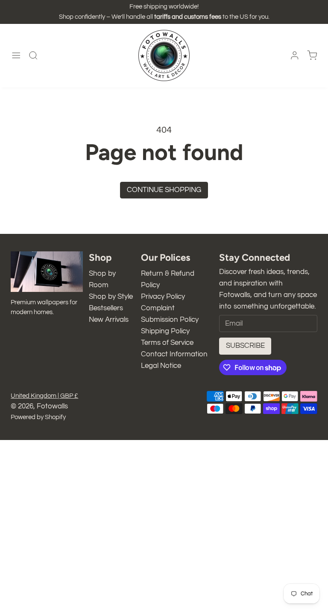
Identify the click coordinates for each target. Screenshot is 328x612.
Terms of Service (167, 343)
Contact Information (174, 354)
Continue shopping (164, 190)
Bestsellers (106, 308)
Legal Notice (161, 366)
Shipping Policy (165, 331)
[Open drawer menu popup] (15, 55)
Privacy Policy (163, 296)
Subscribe (245, 346)
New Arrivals (109, 319)
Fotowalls (52, 406)
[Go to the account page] (295, 55)
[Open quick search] (33, 55)
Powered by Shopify (38, 417)
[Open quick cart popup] (311, 55)
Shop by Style (111, 296)
